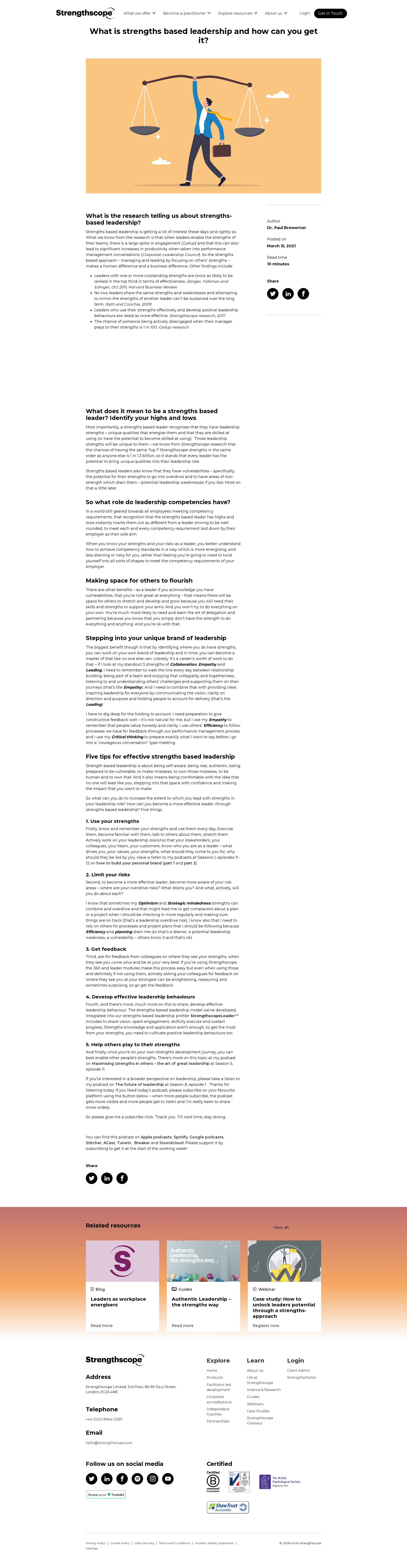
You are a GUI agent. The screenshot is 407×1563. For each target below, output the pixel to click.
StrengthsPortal (301, 1377)
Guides (253, 1397)
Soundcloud (171, 1143)
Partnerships (218, 1421)
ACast (109, 1143)
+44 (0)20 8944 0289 (104, 1419)
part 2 (190, 863)
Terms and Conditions (174, 1543)
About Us (255, 1370)
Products (215, 1377)
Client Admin (298, 1370)
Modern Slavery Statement (214, 1543)
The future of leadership (139, 1084)
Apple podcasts (156, 1137)
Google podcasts (206, 1137)
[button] (139, 13)
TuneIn (124, 1143)
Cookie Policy (120, 1543)
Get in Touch (330, 13)
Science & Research (264, 1390)
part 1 (169, 863)
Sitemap (92, 1548)
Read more (102, 1325)
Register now (266, 1325)
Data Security (144, 1543)
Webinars (255, 1404)
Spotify (181, 1137)
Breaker (142, 1143)
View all (281, 1227)
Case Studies (258, 1411)
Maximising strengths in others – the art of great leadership (150, 1063)
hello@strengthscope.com (109, 1443)
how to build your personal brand (129, 863)
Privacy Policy (95, 1543)
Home (212, 1370)
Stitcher (94, 1143)
